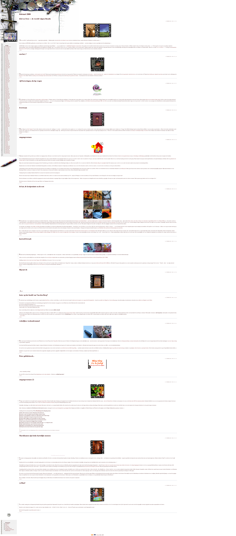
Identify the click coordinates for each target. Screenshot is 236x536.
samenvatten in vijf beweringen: (42, 99)
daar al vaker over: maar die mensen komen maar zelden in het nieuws (116, 465)
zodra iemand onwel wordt (40, 74)
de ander (42, 264)
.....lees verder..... (22, 315)
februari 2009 (7, 60)
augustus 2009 (7, 53)
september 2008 (7, 66)
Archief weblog (7, 527)
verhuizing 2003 (7, 146)
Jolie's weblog (7, 47)
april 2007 (6, 86)
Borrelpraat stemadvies (8, 528)
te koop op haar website (70, 312)
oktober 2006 (7, 95)
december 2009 (7, 49)
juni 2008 (6, 70)
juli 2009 (6, 54)
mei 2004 (6, 129)
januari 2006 (7, 106)
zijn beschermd (38, 405)
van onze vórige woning (172, 340)
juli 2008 (6, 68)
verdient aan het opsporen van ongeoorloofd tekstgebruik (83, 300)
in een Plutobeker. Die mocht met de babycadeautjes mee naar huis (109, 227)
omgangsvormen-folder (42, 401)
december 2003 (7, 135)
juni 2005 (6, 114)
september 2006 (7, 96)
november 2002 (7, 148)
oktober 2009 (7, 51)
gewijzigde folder (67, 408)
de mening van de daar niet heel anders (42, 75)
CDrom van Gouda (38, 430)
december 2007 (7, 77)
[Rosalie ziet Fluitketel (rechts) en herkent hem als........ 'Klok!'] (90, 37)
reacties (20, 50)
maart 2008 (6, 73)
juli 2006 (6, 99)
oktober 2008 (7, 65)
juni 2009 (6, 56)
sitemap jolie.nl (7, 151)
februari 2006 (7, 105)
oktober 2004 (7, 123)
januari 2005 (7, 120)
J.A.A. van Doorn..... (161, 47)
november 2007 (7, 78)
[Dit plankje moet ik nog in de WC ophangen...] (97, 218)
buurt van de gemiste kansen (124, 155)
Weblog (6, 524)
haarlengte (113, 222)
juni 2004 (6, 128)
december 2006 (7, 93)
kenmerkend (38, 223)
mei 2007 (6, 85)
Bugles (133, 348)
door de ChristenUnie (108, 401)
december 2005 (7, 107)
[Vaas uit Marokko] (97, 454)
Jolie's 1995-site (7, 153)
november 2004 (7, 122)
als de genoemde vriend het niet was (129, 74)
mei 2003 (6, 143)
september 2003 (7, 139)
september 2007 (7, 80)
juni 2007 (6, 84)
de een (38, 264)
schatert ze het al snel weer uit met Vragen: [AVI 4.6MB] (34, 260)
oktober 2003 (7, 137)
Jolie (98, 535)
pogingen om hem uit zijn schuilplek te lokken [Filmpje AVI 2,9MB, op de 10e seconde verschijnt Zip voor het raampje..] (52, 232)
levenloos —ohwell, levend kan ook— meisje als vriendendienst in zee (102, 74)
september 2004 (7, 125)
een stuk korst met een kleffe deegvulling (68, 348)
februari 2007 (7, 88)
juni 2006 (6, 100)
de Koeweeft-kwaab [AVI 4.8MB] (102, 263)
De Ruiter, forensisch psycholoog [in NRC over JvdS (96, 100)
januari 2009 (7, 61)
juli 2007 (6, 82)
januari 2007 (7, 92)
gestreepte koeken (145, 348)
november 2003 (7, 136)
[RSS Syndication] (92, 535)
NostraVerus (47, 300)
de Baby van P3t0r (36, 226)
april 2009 (6, 58)
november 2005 (7, 108)
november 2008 (7, 64)
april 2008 (6, 72)
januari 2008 (7, 75)
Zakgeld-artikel (40, 309)
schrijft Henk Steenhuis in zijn (73, 45)
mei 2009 (6, 57)
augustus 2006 (7, 98)
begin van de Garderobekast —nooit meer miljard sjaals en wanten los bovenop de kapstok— (94, 220)
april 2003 (6, 144)
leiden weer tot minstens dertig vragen (153, 99)
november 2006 (7, 94)
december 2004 (7, 121)
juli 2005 (6, 113)
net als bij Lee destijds (51, 257)
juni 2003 (6, 142)
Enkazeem (124, 168)
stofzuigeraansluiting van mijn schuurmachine (130, 340)
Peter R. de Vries (22, 75)
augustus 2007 (7, 81)
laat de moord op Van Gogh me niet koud (91, 466)
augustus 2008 (7, 67)
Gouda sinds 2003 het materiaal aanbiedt (136, 401)
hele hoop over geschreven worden (71, 75)
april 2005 (6, 116)
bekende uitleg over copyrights (100, 162)
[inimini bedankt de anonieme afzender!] (97, 288)
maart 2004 (6, 132)
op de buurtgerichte (59, 408)
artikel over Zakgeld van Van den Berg (107, 300)
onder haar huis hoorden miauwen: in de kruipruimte (85, 230)
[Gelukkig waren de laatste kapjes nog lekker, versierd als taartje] (106, 338)
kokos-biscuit (137, 348)
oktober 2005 (7, 109)
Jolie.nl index (7, 523)
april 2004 (6, 130)
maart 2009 (6, 59)
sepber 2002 (7, 150)
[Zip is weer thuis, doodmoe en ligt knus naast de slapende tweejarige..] (106, 218)
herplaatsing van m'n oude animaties (43, 374)
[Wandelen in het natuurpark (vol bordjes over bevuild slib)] (88, 209)
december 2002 (7, 147)
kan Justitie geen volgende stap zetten (155, 74)
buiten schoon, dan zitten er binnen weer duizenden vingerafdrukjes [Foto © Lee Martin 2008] (146, 220)
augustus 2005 (7, 112)
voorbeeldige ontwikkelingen (138, 155)
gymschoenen (58, 74)
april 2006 (6, 102)
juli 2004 (6, 127)
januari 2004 (7, 134)
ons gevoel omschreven (29, 223)
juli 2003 (6, 141)
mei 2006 (6, 101)
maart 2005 (6, 118)
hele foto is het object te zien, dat (63, 40)
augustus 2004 (7, 126)
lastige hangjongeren (136, 465)
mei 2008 (6, 71)
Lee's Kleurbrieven (8, 46)
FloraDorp (38, 410)
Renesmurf (34, 510)
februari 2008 (7, 74)
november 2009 (7, 50)
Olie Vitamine (30, 129)
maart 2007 (6, 87)
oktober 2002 (7, 149)
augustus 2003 (7, 140)
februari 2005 (7, 119)
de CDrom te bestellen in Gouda (48, 402)
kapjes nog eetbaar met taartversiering (117, 348)
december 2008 (7, 63)
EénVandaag (67, 100)
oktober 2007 (7, 79)
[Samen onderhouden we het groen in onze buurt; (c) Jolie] (97, 398)
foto (21, 510)
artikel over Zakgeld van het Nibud (145, 300)
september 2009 (7, 52)
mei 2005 (6, 115)
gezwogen (80, 254)
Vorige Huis (55, 340)
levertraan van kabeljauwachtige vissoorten (139, 130)
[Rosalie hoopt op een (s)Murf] (97, 502)
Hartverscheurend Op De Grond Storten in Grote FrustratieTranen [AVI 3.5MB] (92, 257)
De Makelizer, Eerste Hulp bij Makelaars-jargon (9, 530)
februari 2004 (7, 133)
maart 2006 (6, 103)
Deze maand (7, 526)
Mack (100, 222)
